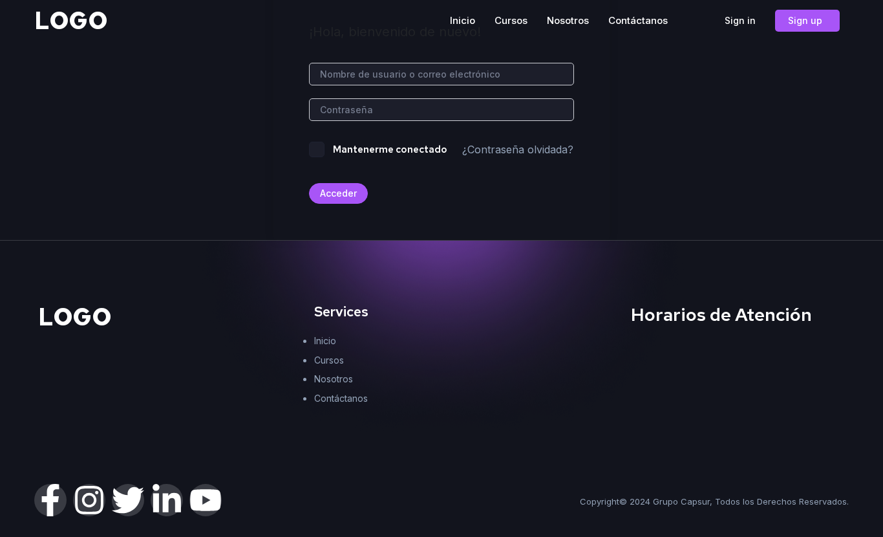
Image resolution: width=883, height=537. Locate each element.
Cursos (511, 20)
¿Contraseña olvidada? (517, 149)
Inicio (462, 20)
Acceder (338, 193)
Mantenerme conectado (390, 149)
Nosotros (568, 20)
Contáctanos (638, 20)
